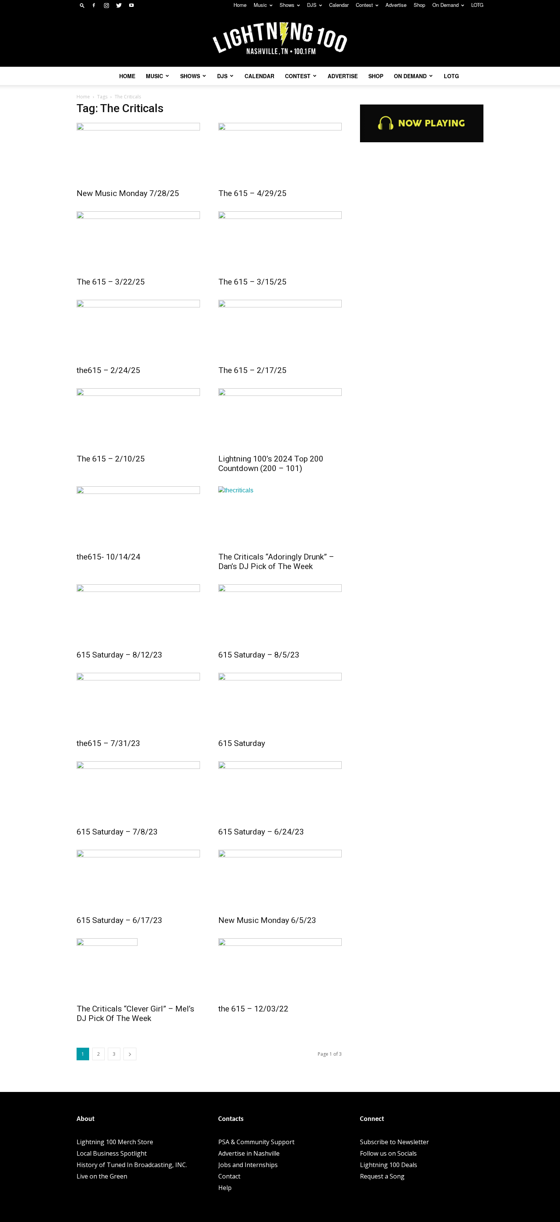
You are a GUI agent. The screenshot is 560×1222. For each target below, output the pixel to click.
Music (260, 4)
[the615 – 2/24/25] (138, 330)
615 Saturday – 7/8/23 (117, 831)
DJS (312, 4)
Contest (364, 4)
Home (240, 4)
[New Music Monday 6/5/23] (280, 880)
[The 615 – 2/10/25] (138, 418)
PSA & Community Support (256, 1142)
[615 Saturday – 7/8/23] (138, 791)
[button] (82, 5)
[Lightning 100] (280, 39)
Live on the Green (102, 1176)
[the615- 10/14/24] (138, 516)
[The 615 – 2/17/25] (280, 330)
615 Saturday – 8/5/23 (258, 654)
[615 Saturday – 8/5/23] (280, 614)
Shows (287, 4)
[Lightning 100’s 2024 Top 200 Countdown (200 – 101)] (280, 418)
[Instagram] (106, 5)
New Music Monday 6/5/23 (267, 920)
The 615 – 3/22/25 (111, 281)
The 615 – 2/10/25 (111, 458)
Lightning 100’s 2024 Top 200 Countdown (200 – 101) (270, 463)
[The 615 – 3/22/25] (138, 241)
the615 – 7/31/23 (108, 743)
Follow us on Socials (388, 1153)
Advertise (396, 4)
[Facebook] (93, 5)
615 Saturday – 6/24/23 (261, 831)
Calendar (339, 4)
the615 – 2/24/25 (108, 370)
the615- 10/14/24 (108, 556)
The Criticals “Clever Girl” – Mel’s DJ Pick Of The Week (135, 1013)
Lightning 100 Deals (388, 1165)
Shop (419, 4)
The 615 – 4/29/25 (252, 193)
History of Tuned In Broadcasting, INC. (132, 1165)
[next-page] (129, 1054)
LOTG (477, 4)
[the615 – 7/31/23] (138, 703)
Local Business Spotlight (112, 1153)
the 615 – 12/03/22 (253, 1008)
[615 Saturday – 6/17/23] (138, 880)
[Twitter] (119, 5)
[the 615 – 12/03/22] (280, 968)
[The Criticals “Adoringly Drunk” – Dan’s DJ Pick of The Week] (280, 516)
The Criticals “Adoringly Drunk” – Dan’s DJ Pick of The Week (276, 561)
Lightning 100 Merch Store (115, 1142)
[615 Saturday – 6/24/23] (280, 791)
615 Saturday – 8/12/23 (119, 654)
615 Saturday (241, 743)
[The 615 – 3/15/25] (280, 241)
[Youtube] (131, 5)
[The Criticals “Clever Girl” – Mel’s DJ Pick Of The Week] (138, 968)
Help (225, 1187)
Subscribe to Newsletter (394, 1142)
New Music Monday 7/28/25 (128, 193)
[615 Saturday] (280, 703)
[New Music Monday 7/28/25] (138, 153)
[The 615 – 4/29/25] (280, 153)
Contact (229, 1176)
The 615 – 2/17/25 (252, 370)
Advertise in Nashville (249, 1153)
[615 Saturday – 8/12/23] (138, 614)
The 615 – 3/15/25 (252, 281)
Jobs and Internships (248, 1165)
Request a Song (382, 1176)
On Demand (445, 4)
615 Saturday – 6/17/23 (119, 920)
